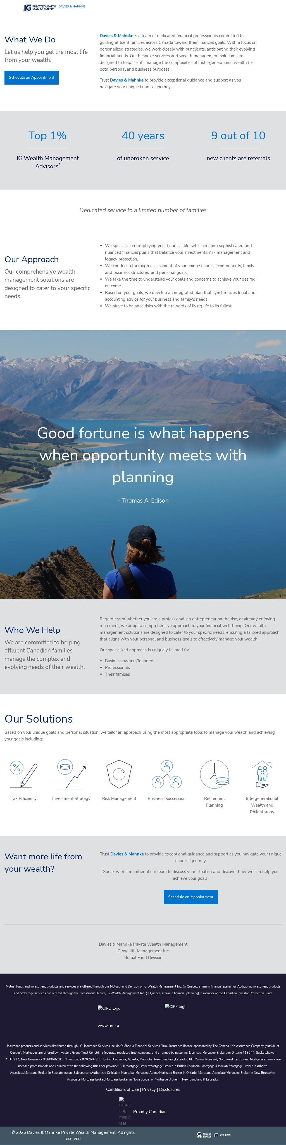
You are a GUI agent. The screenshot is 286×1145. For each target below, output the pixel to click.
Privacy (149, 1089)
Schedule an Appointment (31, 77)
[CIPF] (177, 1012)
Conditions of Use (122, 1089)
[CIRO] (126, 1012)
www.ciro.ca (108, 1025)
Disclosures (169, 1089)
